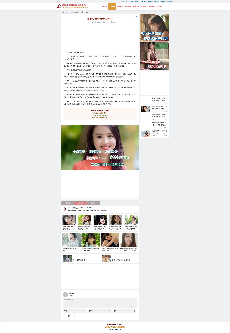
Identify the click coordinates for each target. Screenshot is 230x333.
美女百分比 (93, 203)
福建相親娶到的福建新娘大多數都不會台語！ (100, 229)
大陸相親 (112, 6)
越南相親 (128, 6)
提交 (68, 316)
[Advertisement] (100, 37)
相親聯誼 (137, 1)
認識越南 (130, 1)
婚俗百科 (162, 1)
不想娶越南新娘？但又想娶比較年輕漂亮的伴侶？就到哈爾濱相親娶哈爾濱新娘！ (159, 133)
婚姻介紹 (136, 6)
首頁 (64, 12)
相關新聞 (169, 1)
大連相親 (67, 203)
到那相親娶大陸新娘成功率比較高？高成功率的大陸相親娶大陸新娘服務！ (128, 251)
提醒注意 (144, 6)
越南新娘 (120, 6)
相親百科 (150, 1)
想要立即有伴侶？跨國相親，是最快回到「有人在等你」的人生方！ (159, 117)
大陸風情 (124, 1)
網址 (115, 311)
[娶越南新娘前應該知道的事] (154, 56)
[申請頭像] (135, 294)
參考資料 (151, 6)
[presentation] (127, 217)
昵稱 (65, 311)
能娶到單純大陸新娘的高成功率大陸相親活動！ (84, 229)
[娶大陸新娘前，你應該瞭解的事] (154, 27)
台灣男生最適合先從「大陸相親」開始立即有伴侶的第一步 (159, 109)
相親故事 (143, 1)
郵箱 (90, 311)
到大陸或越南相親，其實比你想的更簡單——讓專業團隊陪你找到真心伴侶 (159, 100)
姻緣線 (74, 208)
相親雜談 (156, 1)
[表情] (134, 306)
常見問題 (159, 6)
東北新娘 (80, 203)
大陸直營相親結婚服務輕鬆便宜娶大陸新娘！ (68, 229)
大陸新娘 (104, 6)
